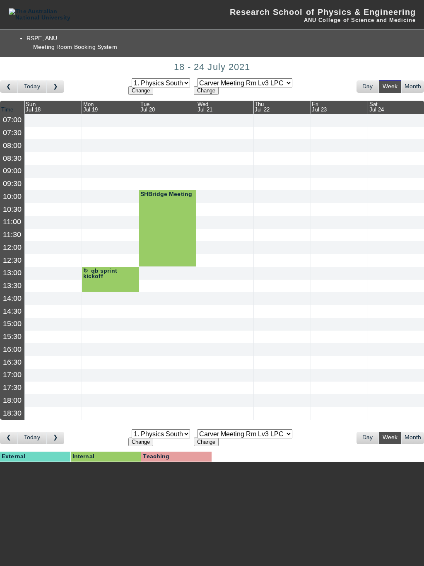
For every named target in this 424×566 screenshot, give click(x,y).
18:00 (12, 400)
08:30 (12, 158)
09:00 (12, 171)
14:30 (12, 311)
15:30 (12, 336)
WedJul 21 (205, 107)
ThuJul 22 (262, 107)
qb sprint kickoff (100, 274)
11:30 (12, 234)
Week (390, 86)
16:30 (12, 362)
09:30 (12, 183)
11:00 (12, 222)
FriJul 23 (319, 107)
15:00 (12, 323)
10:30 (12, 209)
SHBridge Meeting (166, 194)
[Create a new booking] (53, 120)
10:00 (12, 196)
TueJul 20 (147, 107)
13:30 (12, 285)
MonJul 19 (90, 107)
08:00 (12, 145)
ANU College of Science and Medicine (360, 20)
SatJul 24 (376, 107)
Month (413, 86)
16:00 (12, 349)
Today (32, 86)
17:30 (12, 387)
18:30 (12, 413)
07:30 (12, 132)
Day (367, 86)
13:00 (12, 272)
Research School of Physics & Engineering (323, 12)
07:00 (12, 120)
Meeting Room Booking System (75, 47)
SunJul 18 (33, 107)
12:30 (12, 260)
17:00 (12, 374)
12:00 (12, 247)
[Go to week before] (9, 86)
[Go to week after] (55, 86)
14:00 (12, 298)
